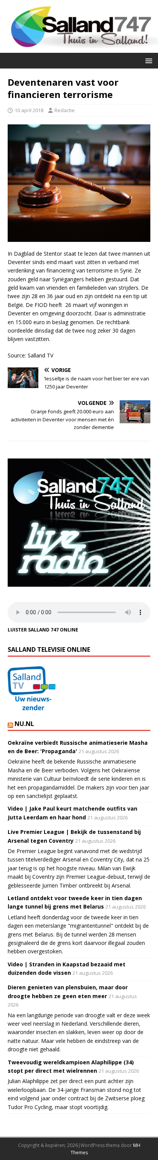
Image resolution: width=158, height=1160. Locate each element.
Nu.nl (24, 723)
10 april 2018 (29, 110)
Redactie (64, 110)
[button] (147, 60)
